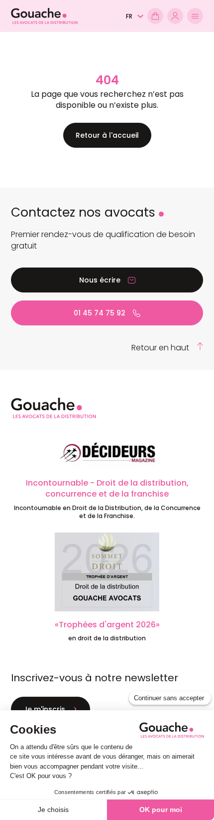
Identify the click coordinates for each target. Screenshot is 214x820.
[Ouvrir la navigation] (195, 16)
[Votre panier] (155, 16)
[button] (134, 16)
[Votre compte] (175, 16)
